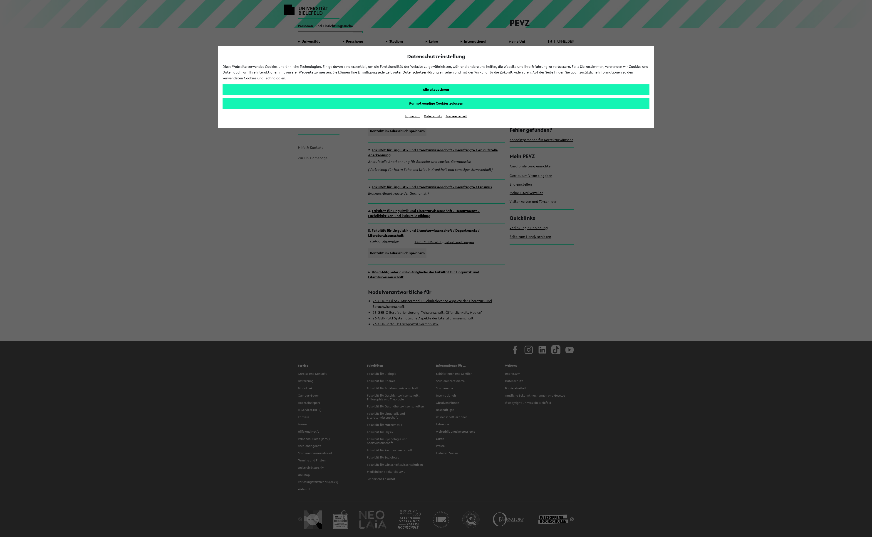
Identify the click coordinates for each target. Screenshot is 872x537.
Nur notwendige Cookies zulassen (436, 103)
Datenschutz (433, 116)
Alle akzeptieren (436, 89)
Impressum (412, 116)
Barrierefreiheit (456, 116)
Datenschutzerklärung (421, 72)
